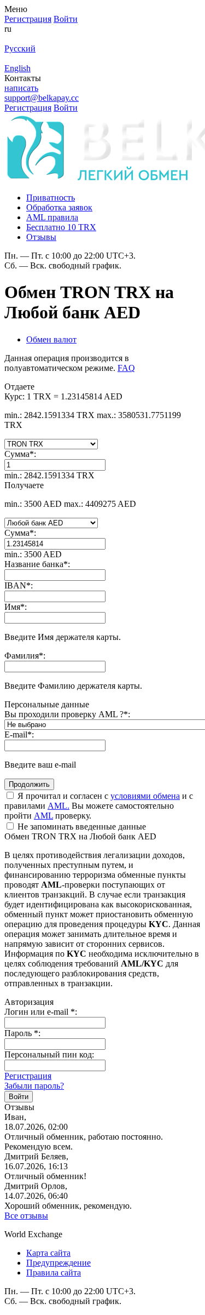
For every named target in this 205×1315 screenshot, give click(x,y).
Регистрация (27, 1075)
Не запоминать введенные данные (80, 826)
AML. (58, 805)
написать (21, 88)
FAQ (126, 368)
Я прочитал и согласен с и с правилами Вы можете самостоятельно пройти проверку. (98, 805)
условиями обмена (145, 796)
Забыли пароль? (34, 1085)
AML (43, 815)
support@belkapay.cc (41, 97)
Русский (20, 48)
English (17, 68)
